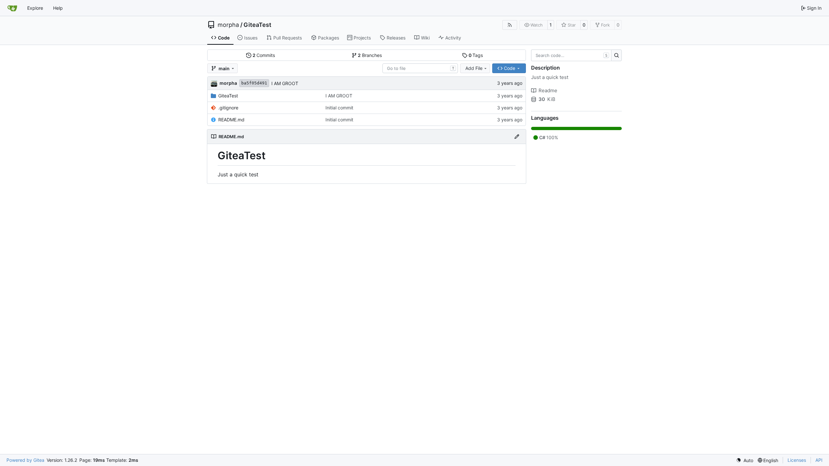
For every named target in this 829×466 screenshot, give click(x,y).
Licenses (797, 460)
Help (58, 8)
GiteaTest (257, 25)
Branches (370, 55)
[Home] (12, 8)
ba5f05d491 (254, 83)
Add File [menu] (474, 68)
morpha (228, 25)
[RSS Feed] (509, 25)
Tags (476, 55)
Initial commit (339, 107)
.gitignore (228, 107)
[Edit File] (517, 136)
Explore (35, 8)
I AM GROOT (284, 83)
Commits (264, 55)
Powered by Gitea (25, 460)
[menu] (744, 460)
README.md (231, 119)
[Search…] (616, 55)
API (819, 460)
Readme (548, 90)
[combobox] (420, 68)
